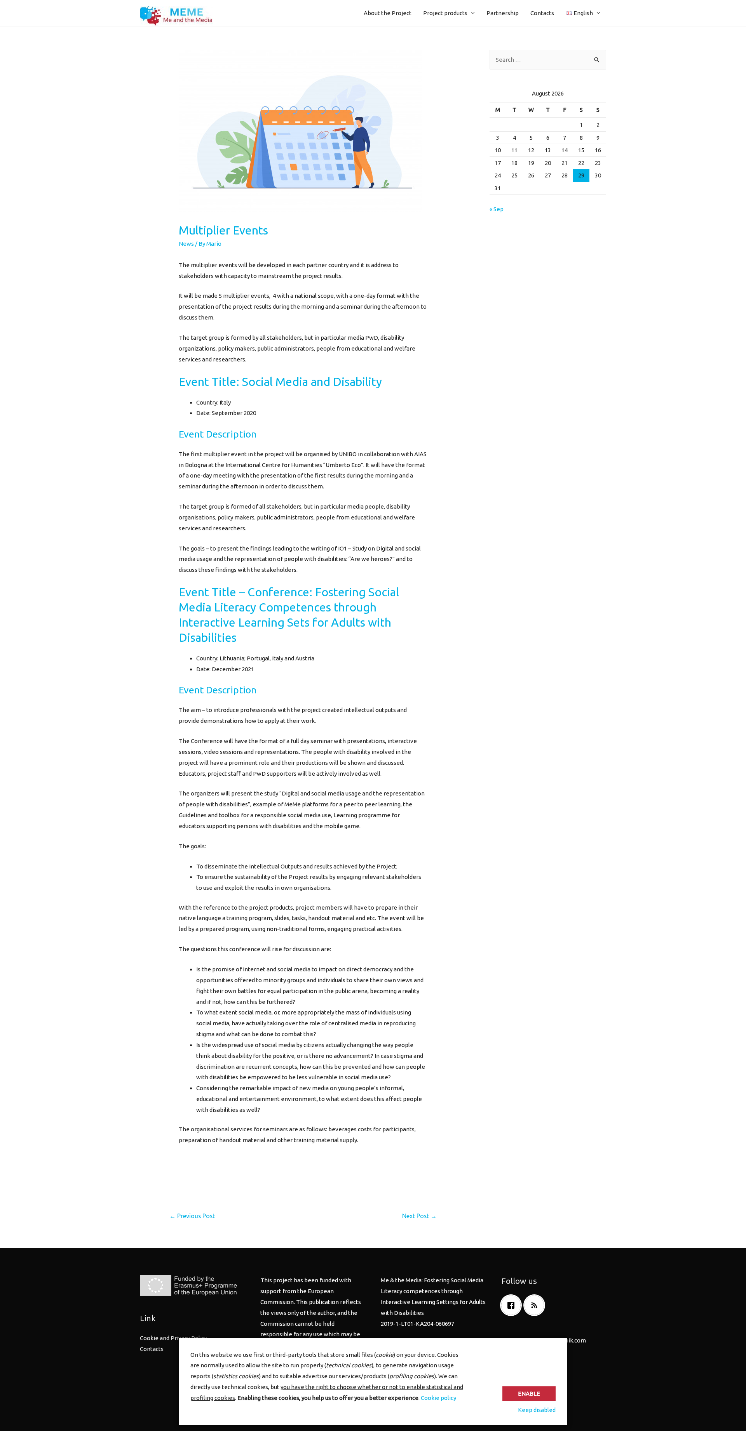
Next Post (419, 1215)
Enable (529, 1393)
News (186, 243)
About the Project (387, 13)
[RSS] (536, 1305)
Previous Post (192, 1215)
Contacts (542, 13)
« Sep (497, 209)
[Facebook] (513, 1305)
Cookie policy (438, 1398)
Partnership (502, 13)
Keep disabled (537, 1410)
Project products (445, 13)
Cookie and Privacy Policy (173, 1338)
